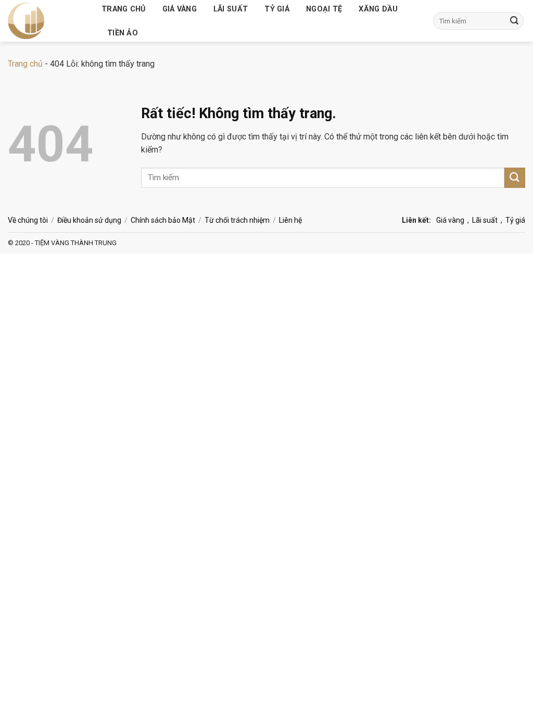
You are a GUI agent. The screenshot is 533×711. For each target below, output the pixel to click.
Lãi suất (230, 9)
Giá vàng (179, 9)
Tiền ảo (122, 33)
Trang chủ (123, 9)
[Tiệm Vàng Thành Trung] (47, 21)
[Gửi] (514, 21)
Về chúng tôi (28, 220)
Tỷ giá (276, 9)
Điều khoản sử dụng (89, 220)
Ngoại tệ (324, 9)
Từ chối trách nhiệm (237, 220)
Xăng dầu (378, 9)
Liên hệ (290, 220)
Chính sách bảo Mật (163, 220)
